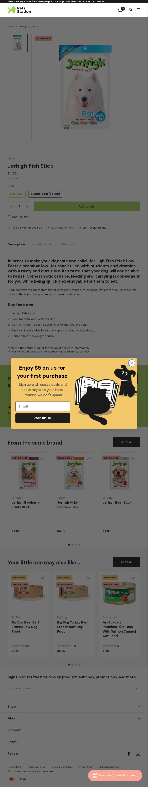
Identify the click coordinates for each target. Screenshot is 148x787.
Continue (42, 418)
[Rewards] (115, 775)
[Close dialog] (131, 363)
